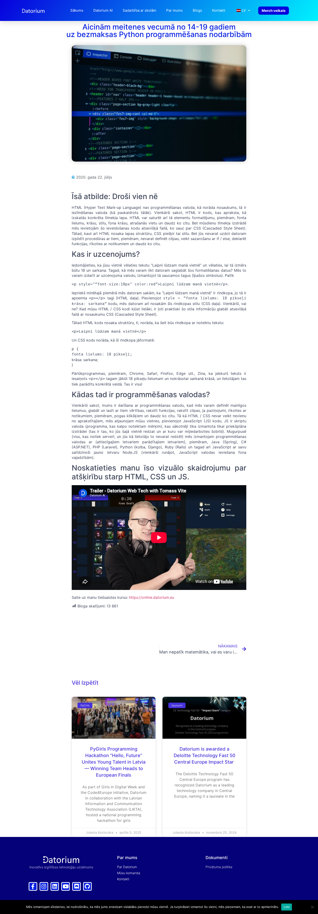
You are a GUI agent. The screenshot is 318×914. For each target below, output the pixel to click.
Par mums (174, 10)
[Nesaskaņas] (76, 886)
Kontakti (218, 10)
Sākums (76, 10)
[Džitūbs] (87, 886)
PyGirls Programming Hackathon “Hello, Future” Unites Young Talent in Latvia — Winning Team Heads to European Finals (113, 762)
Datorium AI (103, 10)
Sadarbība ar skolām (139, 10)
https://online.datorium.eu (151, 597)
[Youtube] (65, 886)
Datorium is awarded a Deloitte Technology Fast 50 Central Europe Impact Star (204, 755)
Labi (287, 907)
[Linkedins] (55, 886)
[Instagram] (44, 886)
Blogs (197, 10)
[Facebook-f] (33, 886)
